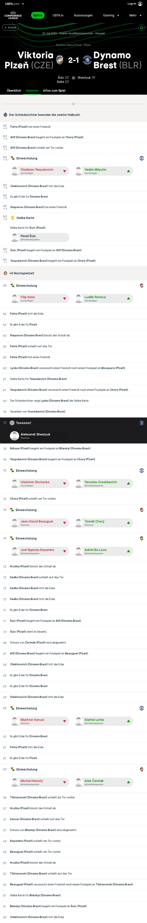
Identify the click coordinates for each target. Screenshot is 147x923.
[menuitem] (38, 15)
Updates (32, 90)
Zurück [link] (12, 27)
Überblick (14, 90)
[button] (111, 15)
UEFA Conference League (13, 15)
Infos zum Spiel (54, 90)
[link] (38, 15)
